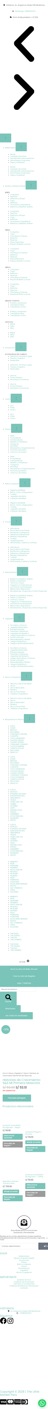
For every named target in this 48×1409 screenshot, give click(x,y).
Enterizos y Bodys (17, 198)
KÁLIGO (13, 812)
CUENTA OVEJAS (17, 748)
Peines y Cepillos (17, 358)
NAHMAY (13, 876)
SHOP (3, 1253)
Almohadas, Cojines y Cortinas (23, 542)
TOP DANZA (15, 935)
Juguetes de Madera (19, 633)
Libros (12, 686)
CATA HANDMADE (17, 738)
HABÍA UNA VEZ (16, 802)
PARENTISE (14, 880)
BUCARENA (14, 732)
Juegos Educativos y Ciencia (22, 635)
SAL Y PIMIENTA (16, 888)
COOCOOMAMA (17, 746)
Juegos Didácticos (18, 641)
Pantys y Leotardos (18, 303)
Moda (12, 154)
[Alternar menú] (5, 138)
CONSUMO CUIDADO (19, 744)
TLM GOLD (14, 933)
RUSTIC (13, 886)
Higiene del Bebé (17, 490)
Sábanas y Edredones (19, 534)
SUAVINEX (14, 892)
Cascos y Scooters (18, 452)
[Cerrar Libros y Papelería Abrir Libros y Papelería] (26, 676)
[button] (24, 44)
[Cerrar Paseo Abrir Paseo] (16, 428)
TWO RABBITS (15, 939)
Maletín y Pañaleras (18, 442)
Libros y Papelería (15, 1073)
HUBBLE (13, 804)
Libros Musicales (17, 688)
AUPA (12, 726)
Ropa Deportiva (17, 242)
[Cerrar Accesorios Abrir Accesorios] (21, 346)
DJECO (13, 790)
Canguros (14, 444)
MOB (12, 864)
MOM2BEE (14, 865)
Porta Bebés (15, 438)
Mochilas (14, 446)
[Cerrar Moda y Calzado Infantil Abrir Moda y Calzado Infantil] (31, 185)
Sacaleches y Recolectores (22, 158)
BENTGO (13, 730)
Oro (12, 406)
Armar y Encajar (17, 637)
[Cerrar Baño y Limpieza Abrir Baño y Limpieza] (25, 482)
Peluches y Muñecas (19, 631)
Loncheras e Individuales (21, 587)
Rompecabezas (17, 629)
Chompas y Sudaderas (20, 205)
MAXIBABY (14, 818)
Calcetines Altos (17, 305)
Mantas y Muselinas (18, 536)
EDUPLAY (13, 792)
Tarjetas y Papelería (19, 694)
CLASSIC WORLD (17, 742)
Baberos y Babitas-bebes (21, 207)
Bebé (12, 324)
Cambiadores (16, 440)
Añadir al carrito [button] (34, 1142)
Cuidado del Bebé (18, 498)
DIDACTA (14, 752)
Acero (13, 410)
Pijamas (13, 196)
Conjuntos (14, 194)
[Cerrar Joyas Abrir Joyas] (16, 398)
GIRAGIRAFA (15, 798)
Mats (12, 436)
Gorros (13, 375)
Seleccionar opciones (9, 1136)
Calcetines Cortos (18, 307)
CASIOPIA (14, 736)
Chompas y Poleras (18, 236)
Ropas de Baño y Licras (20, 244)
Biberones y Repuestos (20, 589)
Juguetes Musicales (18, 627)
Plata (12, 407)
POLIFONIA (14, 882)
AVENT (13, 728)
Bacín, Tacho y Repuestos (21, 492)
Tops (12, 201)
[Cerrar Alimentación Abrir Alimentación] (22, 571)
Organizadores (16, 540)
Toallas (13, 494)
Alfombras (14, 528)
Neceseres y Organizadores (22, 448)
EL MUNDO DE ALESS (18, 794)
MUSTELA (14, 872)
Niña (12, 326)
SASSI (12, 890)
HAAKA (13, 800)
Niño (12, 328)
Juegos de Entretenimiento (22, 643)
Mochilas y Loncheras (19, 379)
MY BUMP (14, 874)
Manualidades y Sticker (20, 639)
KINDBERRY (14, 814)
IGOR (12, 808)
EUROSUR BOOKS (17, 796)
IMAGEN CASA (16, 810)
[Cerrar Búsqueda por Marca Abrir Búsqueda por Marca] (29, 718)
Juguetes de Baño (18, 496)
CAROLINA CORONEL (18, 734)
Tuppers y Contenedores (21, 585)
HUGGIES (14, 806)
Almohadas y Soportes (20, 160)
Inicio (5, 1073)
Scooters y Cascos (18, 625)
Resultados (10, 1008)
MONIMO (14, 867)
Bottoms (13, 203)
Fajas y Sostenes (17, 162)
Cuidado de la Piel (18, 156)
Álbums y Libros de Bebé (20, 684)
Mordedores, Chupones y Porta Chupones (28, 591)
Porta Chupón (16, 377)
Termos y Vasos (17, 583)
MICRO (13, 820)
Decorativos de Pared (19, 530)
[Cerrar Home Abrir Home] (16, 521)
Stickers (13, 690)
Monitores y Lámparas (19, 532)
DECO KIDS (14, 750)
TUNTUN (13, 937)
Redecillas (14, 360)
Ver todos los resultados (16, 1015)
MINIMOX (14, 862)
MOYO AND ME (16, 870)
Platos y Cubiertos (18, 581)
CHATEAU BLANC (17, 740)
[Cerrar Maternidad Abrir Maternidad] (21, 146)
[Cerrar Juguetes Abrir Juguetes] (19, 617)
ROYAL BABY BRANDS (18, 884)
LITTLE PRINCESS (16, 816)
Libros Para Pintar (17, 692)
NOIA (12, 878)
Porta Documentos (18, 450)
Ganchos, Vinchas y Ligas (21, 356)
